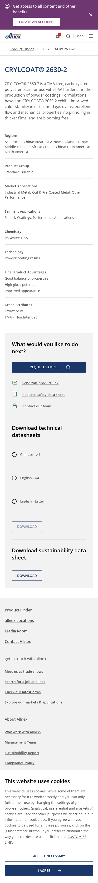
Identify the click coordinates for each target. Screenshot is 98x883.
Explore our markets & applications (33, 702)
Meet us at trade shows (24, 671)
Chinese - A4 (30, 454)
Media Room (16, 631)
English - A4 (29, 478)
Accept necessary (49, 856)
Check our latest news (23, 692)
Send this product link (40, 383)
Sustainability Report (22, 752)
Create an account (36, 22)
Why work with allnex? (23, 732)
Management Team (20, 742)
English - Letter (32, 501)
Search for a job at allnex (25, 681)
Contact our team (36, 406)
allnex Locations (19, 620)
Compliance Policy (19, 763)
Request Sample (44, 367)
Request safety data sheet (43, 394)
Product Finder (22, 49)
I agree (44, 870)
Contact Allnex (18, 641)
